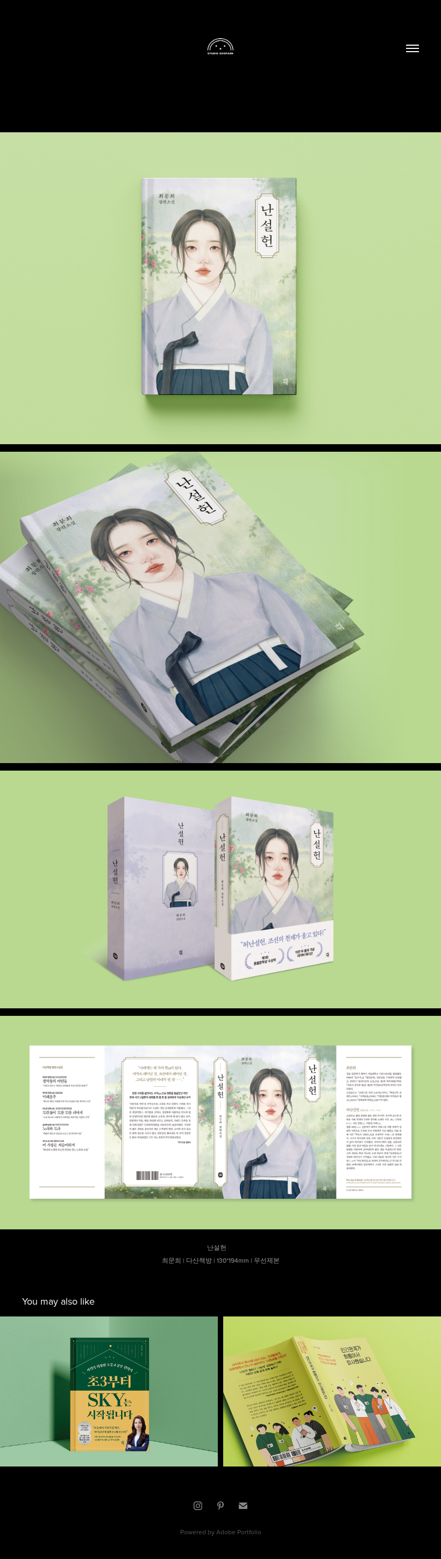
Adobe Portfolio (238, 1531)
